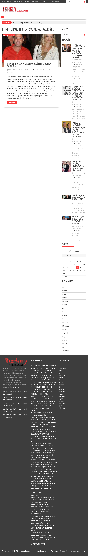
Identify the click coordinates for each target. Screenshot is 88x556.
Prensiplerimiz (35, 1)
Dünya (64, 294)
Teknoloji (65, 351)
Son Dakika (66, 344)
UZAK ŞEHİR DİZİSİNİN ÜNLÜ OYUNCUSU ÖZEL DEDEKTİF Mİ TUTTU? (42, 488)
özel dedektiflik (77, 233)
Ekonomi (65, 301)
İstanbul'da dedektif (78, 213)
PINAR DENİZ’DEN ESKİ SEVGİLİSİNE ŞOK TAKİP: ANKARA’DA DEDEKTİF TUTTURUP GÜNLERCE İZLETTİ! (43, 499)
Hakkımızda (27, 1)
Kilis (63, 319)
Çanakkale (65, 291)
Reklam (43, 1)
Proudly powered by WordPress (47, 551)
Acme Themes (81, 551)
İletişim (57, 1)
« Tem (64, 277)
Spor (64, 347)
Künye (20, 1)
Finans (64, 305)
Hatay (64, 312)
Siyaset (64, 340)
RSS (53, 1)
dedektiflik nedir (77, 148)
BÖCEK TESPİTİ (80, 106)
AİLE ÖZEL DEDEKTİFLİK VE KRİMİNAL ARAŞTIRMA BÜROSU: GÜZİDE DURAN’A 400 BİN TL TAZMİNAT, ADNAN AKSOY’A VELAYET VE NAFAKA (42, 509)
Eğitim (64, 298)
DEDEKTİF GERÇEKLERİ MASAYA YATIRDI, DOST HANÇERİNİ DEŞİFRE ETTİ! (79, 198)
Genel (64, 308)
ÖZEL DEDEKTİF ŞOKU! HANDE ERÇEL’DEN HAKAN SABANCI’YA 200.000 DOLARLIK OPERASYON (78, 220)
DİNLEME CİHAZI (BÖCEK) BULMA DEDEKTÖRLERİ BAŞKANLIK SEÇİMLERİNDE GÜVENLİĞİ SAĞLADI (44, 469)
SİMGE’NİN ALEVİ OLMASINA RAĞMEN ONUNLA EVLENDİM (29, 64)
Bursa (64, 287)
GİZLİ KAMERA (80, 116)
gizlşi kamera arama (78, 118)
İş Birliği (48, 1)
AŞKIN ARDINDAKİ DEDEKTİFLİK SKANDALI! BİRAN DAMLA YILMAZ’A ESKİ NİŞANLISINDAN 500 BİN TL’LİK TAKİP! (78, 165)
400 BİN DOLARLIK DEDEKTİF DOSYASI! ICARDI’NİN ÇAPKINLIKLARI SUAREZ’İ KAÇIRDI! (43, 415)
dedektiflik (79, 143)
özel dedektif (22, 392)
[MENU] (2, 16)
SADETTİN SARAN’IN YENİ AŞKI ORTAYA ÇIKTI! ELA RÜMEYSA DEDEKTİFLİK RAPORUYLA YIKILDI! (43, 398)
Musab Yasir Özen (38, 544)
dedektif (78, 208)
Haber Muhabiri (25, 70)
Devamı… (16, 387)
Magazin (5, 35)
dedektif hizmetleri (78, 210)
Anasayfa (15, 1)
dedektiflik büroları (78, 146)
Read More (12, 103)
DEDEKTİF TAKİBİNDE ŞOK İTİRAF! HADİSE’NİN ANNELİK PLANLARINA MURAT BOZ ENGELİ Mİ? (43, 422)
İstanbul (65, 315)
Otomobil (65, 333)
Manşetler (11, 35)
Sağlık (64, 336)
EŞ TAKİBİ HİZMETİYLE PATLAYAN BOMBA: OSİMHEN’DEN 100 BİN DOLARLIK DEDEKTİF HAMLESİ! (43, 452)
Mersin (64, 329)
